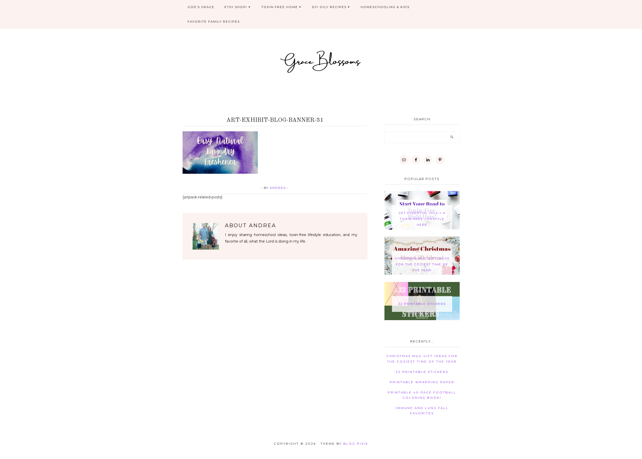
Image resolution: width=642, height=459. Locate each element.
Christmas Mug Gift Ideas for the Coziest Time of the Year (422, 264)
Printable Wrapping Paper (422, 382)
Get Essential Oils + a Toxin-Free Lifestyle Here (421, 218)
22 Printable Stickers (422, 304)
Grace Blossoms (321, 61)
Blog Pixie (355, 443)
